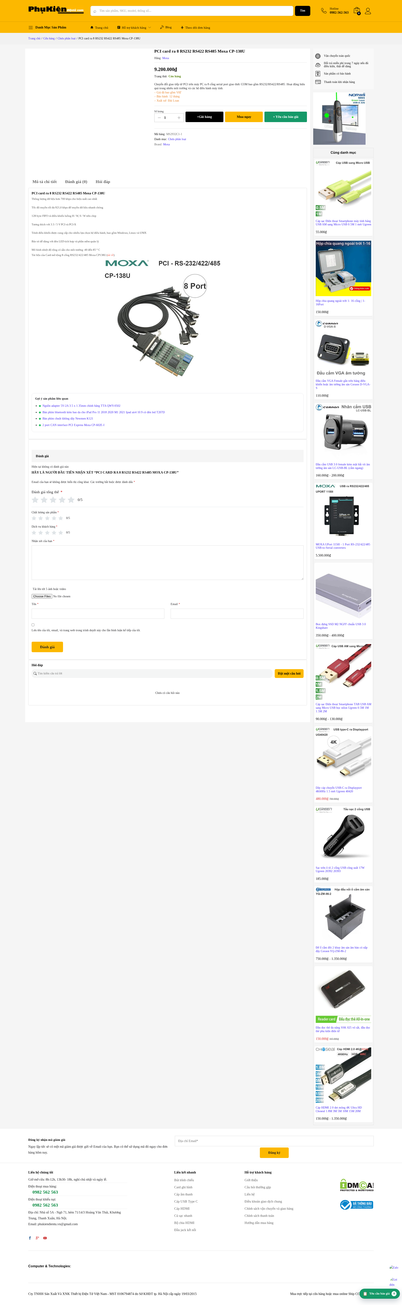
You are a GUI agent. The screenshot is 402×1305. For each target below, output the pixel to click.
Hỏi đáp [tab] (103, 181)
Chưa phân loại (177, 139)
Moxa (165, 58)
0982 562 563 (45, 1192)
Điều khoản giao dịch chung (263, 1201)
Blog (168, 27)
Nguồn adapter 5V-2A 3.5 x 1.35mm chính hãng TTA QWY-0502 (81, 405)
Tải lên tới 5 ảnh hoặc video (49, 589)
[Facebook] (30, 1238)
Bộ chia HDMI (184, 1223)
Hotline (334, 8)
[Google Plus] (37, 1238)
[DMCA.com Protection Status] (357, 1184)
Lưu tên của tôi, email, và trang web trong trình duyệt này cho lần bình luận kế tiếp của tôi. (86, 630)
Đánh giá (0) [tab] (76, 181)
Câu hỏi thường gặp (258, 1187)
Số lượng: (159, 111)
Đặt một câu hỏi (289, 673)
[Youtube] (45, 1238)
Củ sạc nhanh (183, 1215)
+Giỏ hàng (204, 117)
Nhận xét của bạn (43, 541)
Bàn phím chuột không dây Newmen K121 (68, 418)
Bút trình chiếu (184, 1180)
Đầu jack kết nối (185, 1230)
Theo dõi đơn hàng (197, 27)
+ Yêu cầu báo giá (285, 117)
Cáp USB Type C (186, 1201)
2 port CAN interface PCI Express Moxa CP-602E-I (73, 425)
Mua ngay (244, 117)
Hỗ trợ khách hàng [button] (134, 27)
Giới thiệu (251, 1180)
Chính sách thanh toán (259, 1215)
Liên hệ (250, 1194)
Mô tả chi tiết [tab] (44, 181)
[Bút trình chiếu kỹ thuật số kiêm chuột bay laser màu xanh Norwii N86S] (339, 118)
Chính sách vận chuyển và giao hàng (269, 1208)
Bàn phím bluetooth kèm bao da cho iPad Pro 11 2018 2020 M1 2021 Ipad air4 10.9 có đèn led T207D (104, 412)
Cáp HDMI (181, 1208)
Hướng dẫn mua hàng (259, 1223)
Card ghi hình (183, 1187)
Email (175, 604)
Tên (35, 604)
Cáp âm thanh (183, 1194)
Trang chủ (101, 27)
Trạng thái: (161, 76)
